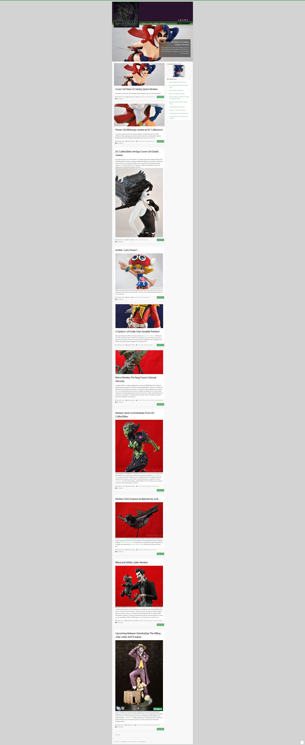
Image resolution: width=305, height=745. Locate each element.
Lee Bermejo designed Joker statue (145, 607)
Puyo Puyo (140, 297)
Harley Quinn (152, 96)
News (132, 725)
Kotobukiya (147, 141)
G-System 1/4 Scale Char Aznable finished (137, 331)
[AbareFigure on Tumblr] (183, 20)
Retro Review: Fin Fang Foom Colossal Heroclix (135, 379)
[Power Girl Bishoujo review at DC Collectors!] (139, 115)
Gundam (151, 345)
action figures (151, 335)
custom (145, 335)
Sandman (146, 239)
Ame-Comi (140, 486)
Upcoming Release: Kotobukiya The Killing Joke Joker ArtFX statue (138, 635)
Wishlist (156, 23)
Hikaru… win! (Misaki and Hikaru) (177, 93)
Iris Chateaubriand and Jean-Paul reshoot (178, 113)
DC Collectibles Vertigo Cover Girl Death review (137, 153)
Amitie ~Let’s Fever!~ (126, 250)
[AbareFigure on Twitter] (181, 20)
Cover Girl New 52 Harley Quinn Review (176, 43)
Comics (143, 96)
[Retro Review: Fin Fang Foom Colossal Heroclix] (139, 362)
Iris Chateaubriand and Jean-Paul (177, 107)
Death (142, 239)
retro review (156, 400)
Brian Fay (150, 620)
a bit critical (123, 538)
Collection (143, 23)
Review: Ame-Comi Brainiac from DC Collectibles (134, 414)
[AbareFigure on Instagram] (185, 20)
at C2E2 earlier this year (126, 542)
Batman (139, 96)
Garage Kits (135, 297)
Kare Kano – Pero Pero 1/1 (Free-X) (177, 110)
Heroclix (149, 400)
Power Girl (152, 141)
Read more (160, 97)
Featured (130, 96)
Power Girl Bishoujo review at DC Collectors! (139, 129)
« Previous (117, 734)
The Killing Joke (128, 717)
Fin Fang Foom (144, 400)
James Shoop (118, 481)
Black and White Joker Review (131, 562)
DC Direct (147, 96)
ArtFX (144, 725)
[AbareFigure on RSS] (187, 20)
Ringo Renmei (146, 297)
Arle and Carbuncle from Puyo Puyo (177, 82)
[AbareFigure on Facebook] (178, 20)
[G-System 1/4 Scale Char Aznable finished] (139, 316)
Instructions (163, 23)
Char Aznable (140, 345)
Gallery (128, 297)
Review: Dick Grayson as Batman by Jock (137, 498)
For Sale (150, 23)
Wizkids (161, 400)
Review (134, 96)
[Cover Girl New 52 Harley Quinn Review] (152, 26)
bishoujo (139, 141)
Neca (153, 400)
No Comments (120, 98)
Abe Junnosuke (139, 725)
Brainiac (144, 486)
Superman (156, 486)
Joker (161, 620)
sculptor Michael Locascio (137, 544)
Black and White (144, 549)
